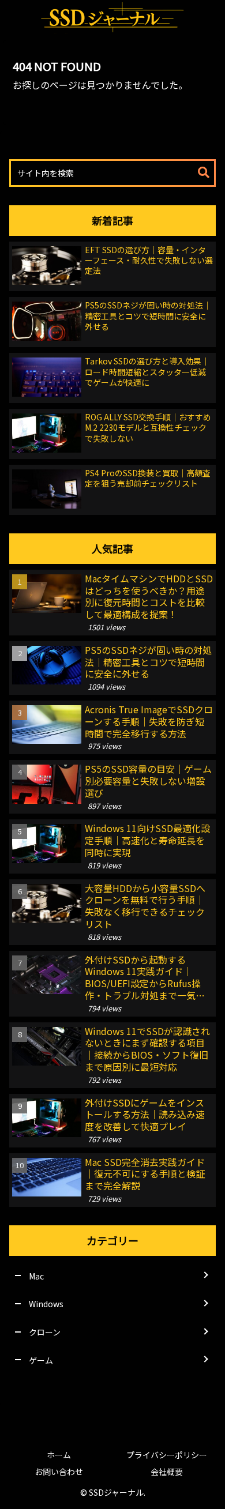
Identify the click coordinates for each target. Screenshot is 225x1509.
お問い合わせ (59, 1471)
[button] (203, 172)
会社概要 (167, 1471)
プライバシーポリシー (166, 1455)
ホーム (59, 1455)
